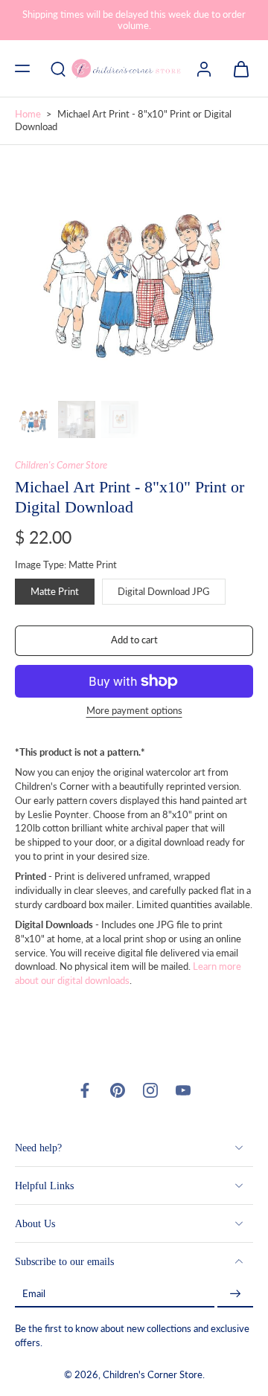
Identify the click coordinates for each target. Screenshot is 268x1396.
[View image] (33, 419)
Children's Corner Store (61, 465)
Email (33, 1293)
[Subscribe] (235, 1293)
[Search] (58, 68)
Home (28, 114)
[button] (22, 68)
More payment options (134, 711)
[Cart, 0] (236, 68)
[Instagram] (150, 1090)
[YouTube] (183, 1090)
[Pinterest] (117, 1090)
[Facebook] (84, 1090)
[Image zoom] (134, 276)
